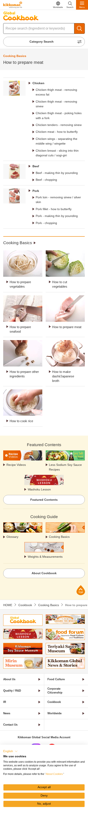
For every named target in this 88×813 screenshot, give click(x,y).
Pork (35, 191)
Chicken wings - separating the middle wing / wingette (56, 141)
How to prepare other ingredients (24, 374)
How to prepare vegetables (20, 284)
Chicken (38, 83)
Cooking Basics (17, 243)
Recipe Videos (16, 464)
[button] (10, 751)
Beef (35, 166)
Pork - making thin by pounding (57, 216)
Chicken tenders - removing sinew (59, 125)
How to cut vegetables (59, 284)
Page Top (80, 590)
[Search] (79, 28)
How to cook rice (21, 421)
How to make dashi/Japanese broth (63, 376)
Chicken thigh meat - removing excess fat (56, 92)
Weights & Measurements (45, 556)
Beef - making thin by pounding (57, 173)
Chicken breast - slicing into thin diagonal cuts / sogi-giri (57, 153)
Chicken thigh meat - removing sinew (56, 104)
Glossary (12, 536)
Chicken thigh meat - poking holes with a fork (59, 115)
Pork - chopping (46, 223)
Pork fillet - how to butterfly (54, 209)
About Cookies (54, 774)
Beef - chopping (46, 179)
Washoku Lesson (39, 489)
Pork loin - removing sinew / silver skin (58, 200)
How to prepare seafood (20, 329)
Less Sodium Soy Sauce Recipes (65, 467)
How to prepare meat (66, 327)
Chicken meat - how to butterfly (57, 131)
